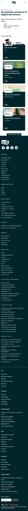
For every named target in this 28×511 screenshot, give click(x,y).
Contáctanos (4, 397)
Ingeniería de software (7, 268)
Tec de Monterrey (5, 202)
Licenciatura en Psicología (8, 312)
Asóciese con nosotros (7, 434)
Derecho (3, 166)
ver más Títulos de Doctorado (9, 331)
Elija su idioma (5, 496)
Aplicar (15, 500)
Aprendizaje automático (7, 272)
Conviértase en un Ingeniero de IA (10, 359)
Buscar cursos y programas (11, 25)
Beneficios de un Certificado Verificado (11, 225)
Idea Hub (3, 394)
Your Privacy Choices (7, 426)
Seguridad (3, 242)
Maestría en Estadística (7, 320)
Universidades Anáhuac (7, 213)
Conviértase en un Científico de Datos (11, 353)
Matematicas (4, 171)
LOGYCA (3, 211)
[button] (3, 147)
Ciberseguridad (5, 177)
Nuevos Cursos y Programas (8, 228)
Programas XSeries (6, 289)
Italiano (3, 192)
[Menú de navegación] (2, 2)
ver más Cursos (5, 179)
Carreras (3, 383)
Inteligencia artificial (6, 158)
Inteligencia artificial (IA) (7, 255)
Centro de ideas (5, 236)
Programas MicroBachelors (8, 287)
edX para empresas (6, 439)
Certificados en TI (5, 298)
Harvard (3, 204)
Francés (3, 194)
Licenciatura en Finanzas (7, 314)
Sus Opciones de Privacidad (9, 491)
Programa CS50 (5, 282)
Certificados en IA (5, 291)
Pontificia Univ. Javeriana (7, 209)
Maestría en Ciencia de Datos (8, 325)
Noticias (3, 386)
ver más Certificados (6, 300)
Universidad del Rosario (7, 206)
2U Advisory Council (7, 381)
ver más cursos (5, 274)
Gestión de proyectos (6, 270)
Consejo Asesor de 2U (7, 446)
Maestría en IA (5, 323)
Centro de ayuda (5, 240)
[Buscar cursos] (25, 2)
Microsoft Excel (5, 160)
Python (3, 253)
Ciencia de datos (5, 266)
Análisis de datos (5, 175)
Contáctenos (4, 238)
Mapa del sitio (5, 424)
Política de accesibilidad (8, 421)
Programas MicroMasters (7, 285)
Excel (2, 263)
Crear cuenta (7, 27)
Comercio (3, 257)
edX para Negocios (6, 376)
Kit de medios (4, 244)
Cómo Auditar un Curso (7, 344)
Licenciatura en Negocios (7, 316)
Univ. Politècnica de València (8, 215)
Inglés (2, 187)
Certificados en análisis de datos (9, 295)
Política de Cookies (6, 484)
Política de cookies (6, 419)
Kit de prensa (4, 404)
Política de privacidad (7, 416)
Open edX (4, 444)
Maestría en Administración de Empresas (11, 318)
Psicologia (3, 162)
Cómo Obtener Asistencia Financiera (10, 342)
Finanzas (3, 164)
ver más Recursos (5, 362)
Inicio (5, 24)
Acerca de (4, 374)
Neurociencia (4, 168)
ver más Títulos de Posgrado (8, 329)
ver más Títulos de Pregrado (8, 327)
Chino (2, 190)
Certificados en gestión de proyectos (10, 293)
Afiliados (3, 379)
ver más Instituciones (6, 217)
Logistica (3, 173)
